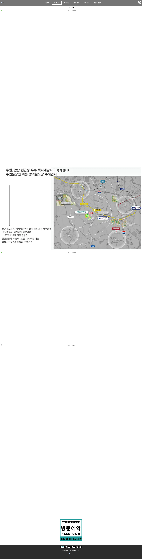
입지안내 (56, 3)
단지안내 (76, 3)
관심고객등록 (97, 3)
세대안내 (86, 3)
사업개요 (46, 3)
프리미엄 (66, 3)
